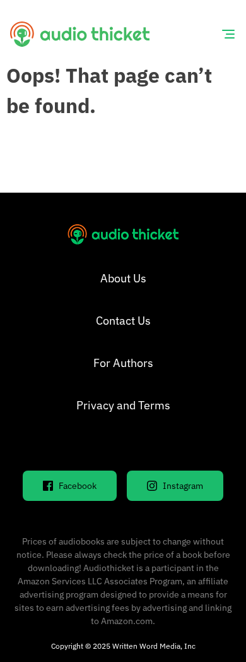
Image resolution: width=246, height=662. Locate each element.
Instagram (183, 485)
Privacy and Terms (123, 405)
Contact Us (123, 320)
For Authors (123, 363)
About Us (123, 278)
